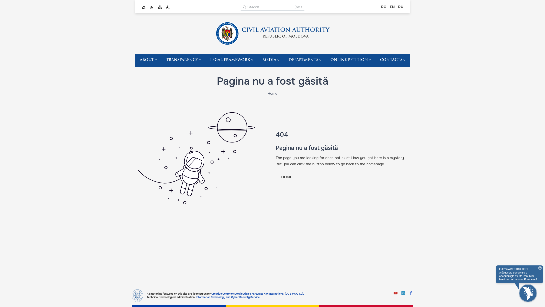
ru (400, 7)
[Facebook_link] (411, 293)
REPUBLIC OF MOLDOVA (285, 36)
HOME (286, 177)
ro (383, 7)
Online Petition (349, 60)
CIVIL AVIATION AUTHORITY (285, 30)
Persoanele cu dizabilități (168, 7)
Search (253, 7)
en (392, 7)
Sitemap (160, 7)
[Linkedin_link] (403, 293)
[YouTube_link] (395, 293)
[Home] (227, 33)
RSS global (152, 7)
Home (144, 7)
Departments (303, 60)
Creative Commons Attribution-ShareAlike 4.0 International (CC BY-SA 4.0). (257, 293)
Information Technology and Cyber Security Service (228, 297)
